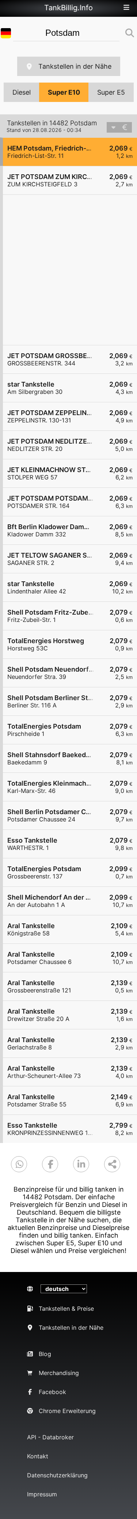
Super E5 (111, 92)
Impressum (42, 1494)
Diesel (21, 92)
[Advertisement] (68, 269)
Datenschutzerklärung (57, 1475)
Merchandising (59, 1372)
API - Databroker (50, 1437)
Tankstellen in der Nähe (74, 66)
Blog (45, 1353)
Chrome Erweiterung (67, 1410)
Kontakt (37, 1456)
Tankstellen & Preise (66, 1308)
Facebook (52, 1391)
